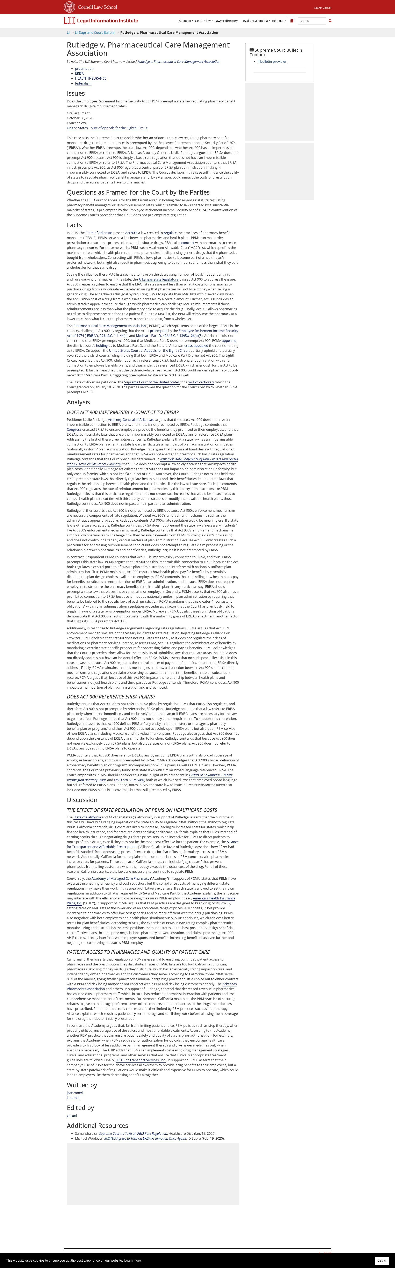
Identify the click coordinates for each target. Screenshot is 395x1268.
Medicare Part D (148, 335)
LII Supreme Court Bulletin (95, 32)
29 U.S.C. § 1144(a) (114, 335)
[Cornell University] (69, 6)
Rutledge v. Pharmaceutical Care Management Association (178, 61)
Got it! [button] (382, 1260)
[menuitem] (185, 21)
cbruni (72, 1115)
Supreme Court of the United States (152, 382)
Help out (278, 21)
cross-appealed (196, 345)
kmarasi (73, 1097)
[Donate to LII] (292, 21)
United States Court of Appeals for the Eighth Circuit (107, 128)
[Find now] (330, 21)
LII (68, 32)
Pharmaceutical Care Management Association (109, 326)
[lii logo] (110, 20)
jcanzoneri (75, 1093)
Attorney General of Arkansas (131, 419)
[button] (330, 20)
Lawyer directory (226, 21)
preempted (158, 330)
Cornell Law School (96, 6)
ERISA (79, 73)
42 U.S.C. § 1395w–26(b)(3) (183, 335)
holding (102, 345)
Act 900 (131, 233)
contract (187, 242)
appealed (229, 340)
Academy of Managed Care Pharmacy (120, 878)
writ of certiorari (201, 382)
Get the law (203, 21)
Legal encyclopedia (255, 21)
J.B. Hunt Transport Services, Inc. (141, 1060)
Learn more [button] (132, 1260)
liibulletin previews (272, 61)
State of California (87, 817)
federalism (83, 83)
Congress (74, 429)
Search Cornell (322, 7)
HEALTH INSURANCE (90, 78)
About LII (185, 21)
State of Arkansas (99, 233)
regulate (170, 233)
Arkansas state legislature (159, 279)
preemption (84, 68)
